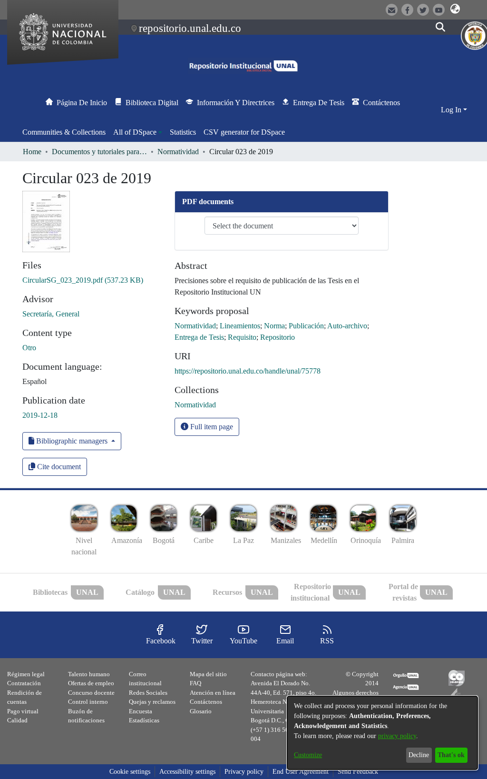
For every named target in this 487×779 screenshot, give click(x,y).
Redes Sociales (148, 692)
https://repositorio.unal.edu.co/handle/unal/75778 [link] (248, 371)
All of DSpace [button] (134, 132)
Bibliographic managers (71, 441)
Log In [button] (452, 110)
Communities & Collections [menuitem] (64, 132)
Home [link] (32, 152)
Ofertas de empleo (91, 683)
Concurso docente (91, 692)
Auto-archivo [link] (347, 326)
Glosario (201, 711)
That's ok (451, 755)
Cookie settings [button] (129, 771)
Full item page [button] (210, 427)
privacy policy (397, 736)
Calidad (17, 720)
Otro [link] (29, 348)
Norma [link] (274, 326)
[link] (82, 280)
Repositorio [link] (277, 337)
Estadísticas (144, 720)
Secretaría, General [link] (50, 314)
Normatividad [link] (178, 152)
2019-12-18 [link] (40, 415)
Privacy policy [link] (243, 771)
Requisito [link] (242, 337)
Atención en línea (212, 692)
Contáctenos (206, 701)
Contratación (24, 683)
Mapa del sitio (208, 674)
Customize (308, 755)
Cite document (58, 467)
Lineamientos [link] (240, 326)
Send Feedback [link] (358, 771)
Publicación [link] (306, 326)
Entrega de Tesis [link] (199, 337)
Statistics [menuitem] (183, 132)
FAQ (195, 683)
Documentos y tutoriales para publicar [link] (99, 152)
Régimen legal (26, 674)
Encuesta (140, 711)
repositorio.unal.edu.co (190, 28)
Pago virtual (23, 711)
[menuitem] (137, 132)
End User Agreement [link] (301, 771)
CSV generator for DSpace (244, 132)
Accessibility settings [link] (187, 771)
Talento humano (89, 674)
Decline (419, 755)
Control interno (88, 701)
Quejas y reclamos (152, 701)
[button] (455, 9)
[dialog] (382, 732)
